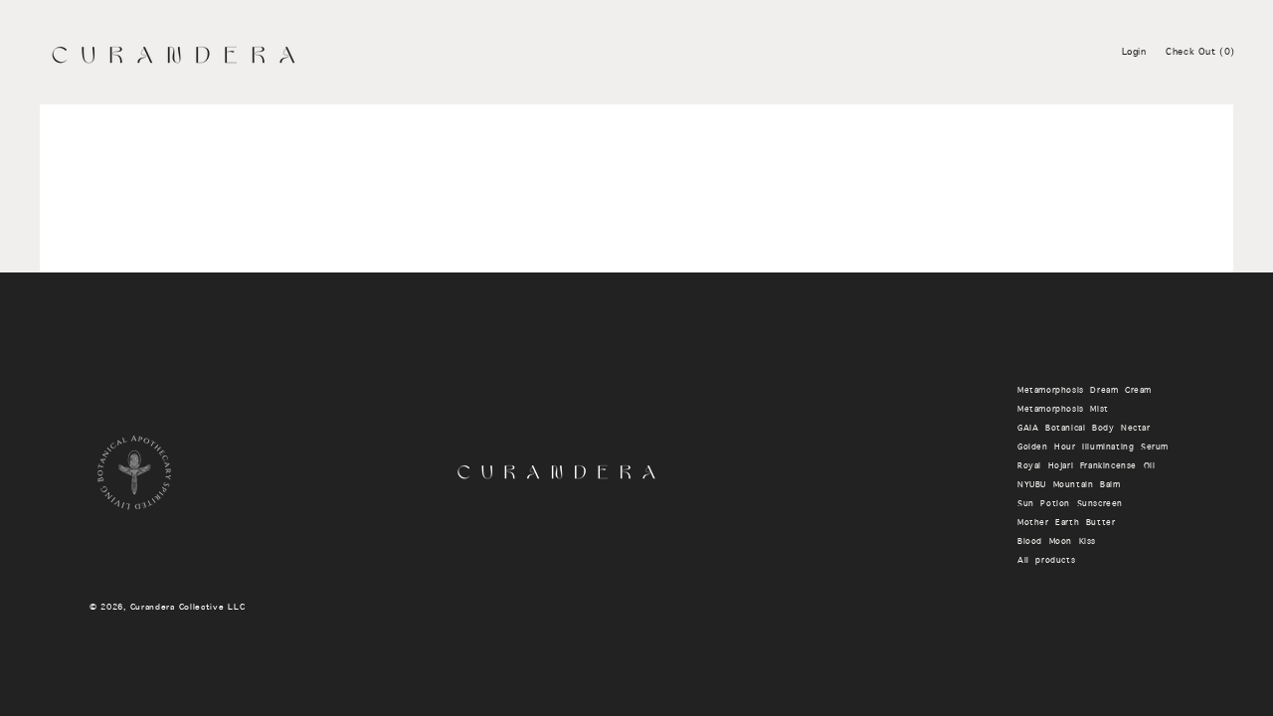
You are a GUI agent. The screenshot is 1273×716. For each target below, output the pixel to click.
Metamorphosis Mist (1063, 410)
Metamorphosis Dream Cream (1084, 391)
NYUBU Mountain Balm (1068, 485)
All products (1046, 561)
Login (1134, 52)
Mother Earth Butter (1066, 523)
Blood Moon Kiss (1056, 542)
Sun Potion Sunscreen (1070, 504)
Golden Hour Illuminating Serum (1093, 447)
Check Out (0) (1200, 52)
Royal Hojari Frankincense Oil (1086, 466)
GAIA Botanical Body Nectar (1084, 429)
